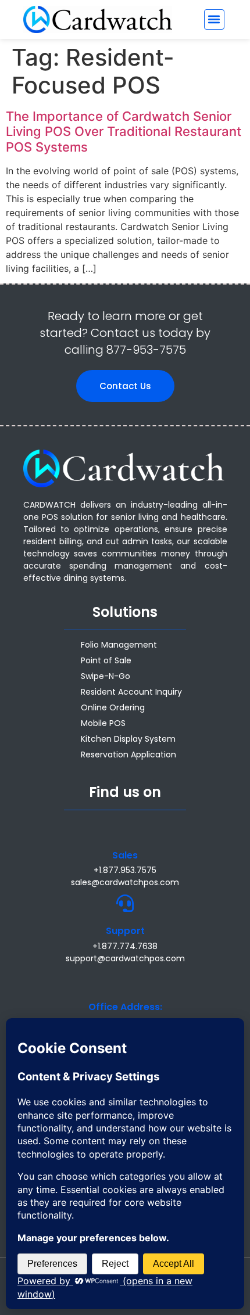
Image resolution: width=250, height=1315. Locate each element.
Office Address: (125, 1007)
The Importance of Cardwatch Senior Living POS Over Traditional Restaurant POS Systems (123, 132)
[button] (214, 19)
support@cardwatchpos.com (125, 958)
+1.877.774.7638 (125, 946)
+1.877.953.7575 (125, 870)
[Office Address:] (125, 979)
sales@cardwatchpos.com (125, 882)
